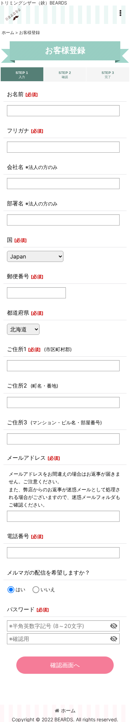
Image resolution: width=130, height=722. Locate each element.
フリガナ (18, 130)
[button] (120, 13)
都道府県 (18, 312)
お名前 (15, 94)
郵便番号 (18, 276)
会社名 (15, 166)
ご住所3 (17, 422)
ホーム (68, 710)
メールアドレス (26, 457)
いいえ (48, 589)
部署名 (15, 203)
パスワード (21, 609)
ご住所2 (17, 385)
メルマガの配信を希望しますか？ (48, 572)
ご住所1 (16, 349)
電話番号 (18, 536)
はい (20, 589)
